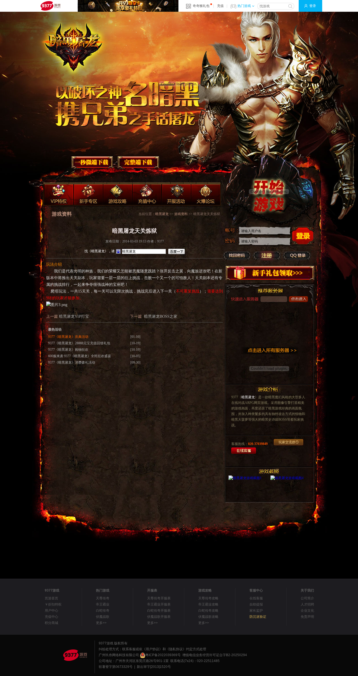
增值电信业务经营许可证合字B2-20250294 (214, 655)
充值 (220, 6)
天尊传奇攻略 (208, 598)
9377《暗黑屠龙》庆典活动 (68, 337)
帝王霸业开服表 (159, 604)
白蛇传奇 (102, 611)
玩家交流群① (289, 442)
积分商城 (51, 623)
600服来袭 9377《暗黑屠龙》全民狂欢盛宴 (79, 356)
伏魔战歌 (102, 617)
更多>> (101, 623)
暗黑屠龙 (248, 397)
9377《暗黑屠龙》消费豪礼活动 (71, 362)
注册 (267, 255)
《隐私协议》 (176, 649)
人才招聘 (307, 604)
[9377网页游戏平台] (75, 655)
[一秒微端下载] (92, 162)
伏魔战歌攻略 (208, 617)
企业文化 (307, 611)
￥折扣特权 (53, 604)
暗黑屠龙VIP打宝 (74, 316)
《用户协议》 (152, 649)
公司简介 (307, 598)
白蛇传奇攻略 (208, 611)
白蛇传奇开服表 (159, 611)
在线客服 (256, 598)
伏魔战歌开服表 (159, 617)
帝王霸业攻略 (208, 604)
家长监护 (256, 611)
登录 (312, 6)
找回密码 (237, 255)
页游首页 (51, 598)
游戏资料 (181, 214)
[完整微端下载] (138, 162)
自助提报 (256, 604)
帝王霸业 (102, 604)
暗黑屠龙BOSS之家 (160, 316)
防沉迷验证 (257, 617)
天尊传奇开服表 (159, 598)
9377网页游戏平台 (50, 6)
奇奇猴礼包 (201, 6)
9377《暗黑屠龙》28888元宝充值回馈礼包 (79, 343)
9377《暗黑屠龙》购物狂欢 (68, 350)
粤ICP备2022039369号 (163, 655)
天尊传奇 (102, 598)
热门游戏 (244, 6)
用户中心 (51, 611)
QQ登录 (297, 255)
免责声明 (307, 617)
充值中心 (51, 617)
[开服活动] (176, 194)
